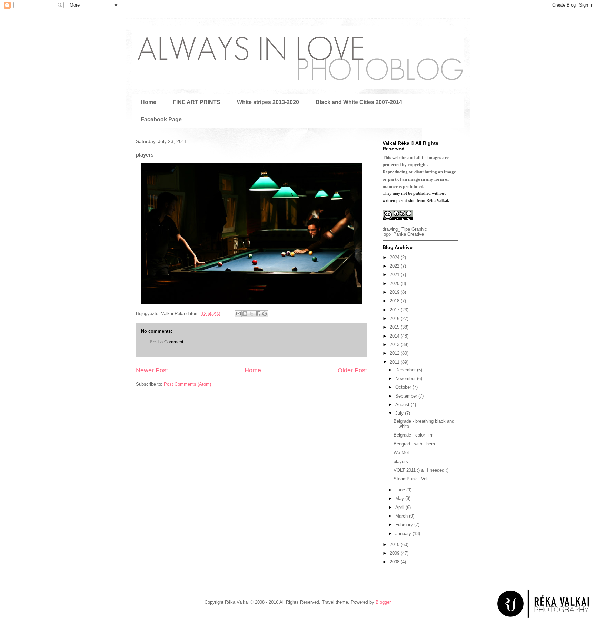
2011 (395, 362)
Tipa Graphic (414, 229)
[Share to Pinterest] (264, 313)
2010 (395, 544)
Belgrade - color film (414, 435)
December (406, 369)
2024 (395, 257)
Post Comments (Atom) (187, 384)
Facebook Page (161, 119)
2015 (395, 327)
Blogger (383, 602)
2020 (395, 283)
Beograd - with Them (414, 444)
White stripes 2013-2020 (268, 102)
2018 (395, 300)
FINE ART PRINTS (196, 102)
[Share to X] (251, 313)
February (404, 524)
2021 (395, 274)
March (402, 516)
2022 (395, 266)
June (400, 489)
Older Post (352, 370)
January (404, 533)
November (406, 378)
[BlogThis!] (244, 313)
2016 (395, 318)
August (403, 404)
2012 (395, 353)
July (400, 413)
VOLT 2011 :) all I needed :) (421, 470)
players (401, 461)
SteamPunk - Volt (411, 478)
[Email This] (238, 313)
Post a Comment (166, 341)
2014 (395, 336)
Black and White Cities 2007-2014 (359, 102)
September (406, 396)
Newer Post (152, 370)
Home (148, 102)
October (404, 387)
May (400, 498)
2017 (395, 309)
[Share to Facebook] (258, 313)
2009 (395, 553)
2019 (395, 292)
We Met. (402, 452)
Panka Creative (408, 234)
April (400, 507)
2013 (395, 344)
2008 (395, 561)
